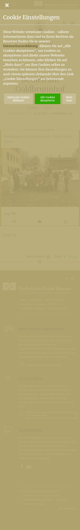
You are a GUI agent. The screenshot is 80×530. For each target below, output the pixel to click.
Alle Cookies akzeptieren (47, 99)
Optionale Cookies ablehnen (18, 99)
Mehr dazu (69, 99)
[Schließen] (40, 5)
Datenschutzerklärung (20, 46)
